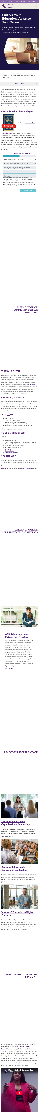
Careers (23, 1)
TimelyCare (9, 449)
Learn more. (9, 668)
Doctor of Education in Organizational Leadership (15, 823)
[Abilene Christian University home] (8, 6)
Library (10, 1)
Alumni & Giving (32, 1)
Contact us (4, 469)
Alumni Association (11, 453)
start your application (26, 469)
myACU (3, 1)
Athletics (16, 1)
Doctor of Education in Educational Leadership (14, 869)
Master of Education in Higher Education (17, 914)
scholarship (32, 384)
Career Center (9, 451)
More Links (19, 84)
